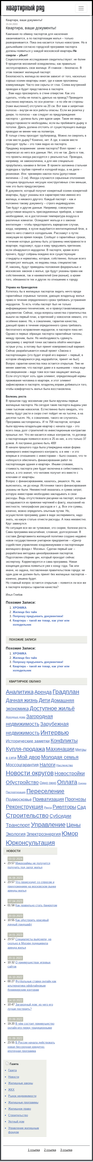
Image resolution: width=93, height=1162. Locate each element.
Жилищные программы (23, 1102)
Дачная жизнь (22, 700)
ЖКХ (11, 1089)
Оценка (82, 783)
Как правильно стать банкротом (36, 905)
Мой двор (28, 757)
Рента (48, 807)
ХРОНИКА (19, 607)
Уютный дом (16, 1121)
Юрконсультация (30, 842)
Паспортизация (16, 792)
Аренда (43, 692)
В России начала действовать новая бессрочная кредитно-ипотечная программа (31, 1047)
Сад (81, 807)
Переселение (45, 791)
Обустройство (22, 782)
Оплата (67, 782)
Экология (16, 833)
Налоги (47, 764)
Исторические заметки (28, 741)
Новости (13, 851)
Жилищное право (19, 1108)
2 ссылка (50, 1150)
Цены (73, 825)
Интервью (54, 732)
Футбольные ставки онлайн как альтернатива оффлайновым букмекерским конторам (32, 985)
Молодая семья (60, 757)
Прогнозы (75, 799)
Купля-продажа (25, 749)
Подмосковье (19, 799)
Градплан (66, 691)
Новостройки (70, 773)
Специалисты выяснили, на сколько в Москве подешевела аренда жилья (29, 943)
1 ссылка (34, 1150)
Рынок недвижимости (22, 1096)
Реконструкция (24, 807)
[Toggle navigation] (81, 8)
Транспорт (18, 825)
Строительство (27, 815)
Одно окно (48, 783)
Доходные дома (15, 717)
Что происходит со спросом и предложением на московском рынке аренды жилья (32, 886)
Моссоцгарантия (22, 764)
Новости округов (30, 772)
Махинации (60, 749)
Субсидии (60, 816)
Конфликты (64, 740)
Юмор (70, 833)
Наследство (64, 765)
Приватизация (48, 799)
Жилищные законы (20, 1083)
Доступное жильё (52, 708)
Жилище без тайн (25, 612)
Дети (44, 700)
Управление (48, 824)
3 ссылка (66, 1150)
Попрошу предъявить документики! (38, 616)
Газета (12, 1070)
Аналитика (20, 692)
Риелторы (64, 807)
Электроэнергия (43, 834)
